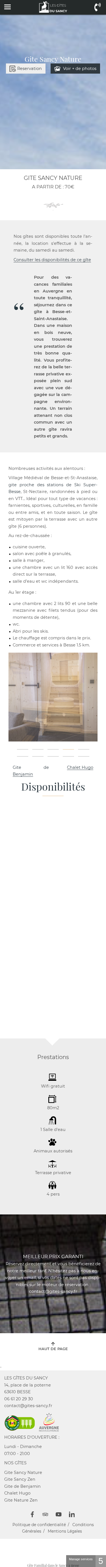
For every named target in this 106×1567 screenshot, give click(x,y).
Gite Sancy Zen (19, 1479)
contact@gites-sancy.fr (28, 1405)
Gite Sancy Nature (23, 1472)
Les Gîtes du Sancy (26, 1378)
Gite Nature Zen (21, 1500)
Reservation (29, 68)
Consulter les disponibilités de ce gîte (52, 259)
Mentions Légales (65, 1531)
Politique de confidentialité (39, 1524)
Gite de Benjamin (22, 1486)
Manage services (81, 1559)
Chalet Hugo (80, 767)
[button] (22, 749)
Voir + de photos (79, 68)
